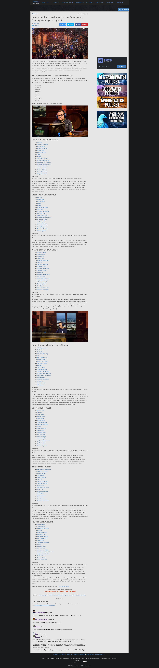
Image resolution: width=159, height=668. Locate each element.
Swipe (39, 154)
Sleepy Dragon (41, 227)
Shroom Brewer (41, 558)
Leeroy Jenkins (41, 477)
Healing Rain (41, 377)
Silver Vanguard (42, 282)
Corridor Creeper (42, 499)
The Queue (100, 2)
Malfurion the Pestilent (44, 162)
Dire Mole (40, 497)
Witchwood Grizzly (42, 290)
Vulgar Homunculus (43, 554)
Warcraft (46, 2)
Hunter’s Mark (41, 252)
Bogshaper (40, 381)
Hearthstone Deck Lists (80, 595)
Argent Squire (41, 473)
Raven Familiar (41, 436)
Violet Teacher (41, 152)
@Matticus (36, 25)
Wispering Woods (42, 174)
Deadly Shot (40, 258)
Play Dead (40, 272)
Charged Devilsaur (42, 264)
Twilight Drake (41, 534)
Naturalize (40, 199)
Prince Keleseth (41, 266)
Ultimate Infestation (43, 160)
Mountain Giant (42, 532)
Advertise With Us (99, 654)
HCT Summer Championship (58, 595)
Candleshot (40, 286)
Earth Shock (40, 350)
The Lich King (41, 213)
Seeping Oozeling (42, 280)
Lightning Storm (42, 363)
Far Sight (40, 352)
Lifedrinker (40, 385)
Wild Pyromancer (42, 348)
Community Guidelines (79, 654)
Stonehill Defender (42, 424)
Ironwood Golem (42, 170)
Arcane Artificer (42, 438)
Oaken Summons (42, 172)
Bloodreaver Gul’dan (43, 550)
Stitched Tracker (42, 270)
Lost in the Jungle (42, 481)
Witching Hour (41, 231)
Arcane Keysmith (42, 446)
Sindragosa (40, 430)
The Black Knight (42, 357)
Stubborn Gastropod (43, 542)
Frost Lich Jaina (42, 428)
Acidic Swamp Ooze (43, 528)
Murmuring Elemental (44, 375)
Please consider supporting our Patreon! (60, 591)
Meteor (39, 426)
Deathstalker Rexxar (43, 268)
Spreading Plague (42, 158)
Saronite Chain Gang (43, 274)
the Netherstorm (64, 586)
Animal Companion (43, 260)
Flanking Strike (41, 284)
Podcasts (89, 2)
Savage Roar (40, 150)
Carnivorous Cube (42, 215)
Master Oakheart (42, 229)
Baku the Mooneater (43, 501)
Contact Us (69, 654)
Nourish (39, 142)
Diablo (55, 2)
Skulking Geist (41, 432)
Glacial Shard (41, 367)
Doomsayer (40, 414)
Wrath (39, 156)
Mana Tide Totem (42, 361)
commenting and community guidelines (44, 605)
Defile (39, 544)
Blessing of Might (42, 471)
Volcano (39, 365)
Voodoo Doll (40, 444)
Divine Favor (41, 475)
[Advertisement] (112, 23)
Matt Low (36, 23)
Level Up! (40, 489)
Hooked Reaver (41, 556)
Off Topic (110, 2)
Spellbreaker (41, 254)
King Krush (40, 256)
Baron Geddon (41, 416)
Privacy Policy (90, 654)
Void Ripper (40, 493)
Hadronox (40, 209)
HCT (50, 595)
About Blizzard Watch (59, 654)
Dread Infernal (41, 524)
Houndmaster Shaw (43, 288)
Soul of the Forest (42, 148)
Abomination (41, 420)
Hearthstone (67, 2)
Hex (38, 355)
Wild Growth (41, 146)
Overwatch (79, 2)
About (119, 2)
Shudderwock (41, 383)
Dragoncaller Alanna (43, 440)
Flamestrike (40, 411)
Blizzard (39, 412)
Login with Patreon (124, 9)
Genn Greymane (42, 560)
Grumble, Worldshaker (44, 373)
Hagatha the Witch (43, 379)
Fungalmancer (41, 495)
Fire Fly (39, 262)
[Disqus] (60, 630)
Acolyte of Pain (41, 359)
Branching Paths (42, 166)
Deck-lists (41, 595)
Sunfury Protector (42, 536)
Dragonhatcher (41, 221)
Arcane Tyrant (41, 168)
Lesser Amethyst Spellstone (45, 552)
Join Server (121, 66)
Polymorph (40, 418)
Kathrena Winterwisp (43, 278)
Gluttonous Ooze (42, 369)
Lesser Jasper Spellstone (44, 164)
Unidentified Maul (42, 491)
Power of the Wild (42, 144)
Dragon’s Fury (41, 442)
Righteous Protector (43, 487)
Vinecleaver (40, 485)
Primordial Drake (42, 207)
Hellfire (39, 530)
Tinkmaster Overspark (44, 469)
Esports (46, 595)
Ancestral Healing (42, 354)
